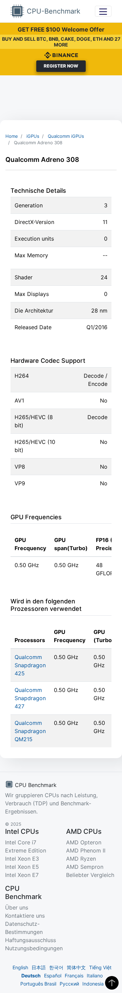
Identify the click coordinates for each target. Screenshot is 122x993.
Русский (69, 984)
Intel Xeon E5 (22, 866)
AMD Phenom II (85, 850)
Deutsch (31, 975)
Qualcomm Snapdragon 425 (30, 665)
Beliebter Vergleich (90, 875)
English (20, 967)
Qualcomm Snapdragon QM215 (30, 731)
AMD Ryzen (81, 858)
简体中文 (76, 967)
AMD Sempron (84, 866)
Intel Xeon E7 (22, 875)
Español (52, 975)
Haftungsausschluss (30, 940)
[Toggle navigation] (103, 11)
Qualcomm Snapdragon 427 (30, 698)
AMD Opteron (83, 842)
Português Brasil (38, 984)
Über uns (16, 907)
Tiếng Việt (100, 967)
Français (74, 975)
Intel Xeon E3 (22, 858)
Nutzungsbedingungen (34, 948)
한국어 (56, 967)
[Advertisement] (61, 98)
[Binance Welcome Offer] (61, 54)
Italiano (95, 975)
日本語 (39, 967)
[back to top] (112, 983)
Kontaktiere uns (25, 915)
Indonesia (93, 984)
